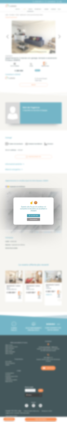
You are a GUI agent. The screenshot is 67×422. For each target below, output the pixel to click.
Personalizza (33, 219)
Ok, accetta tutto (33, 215)
